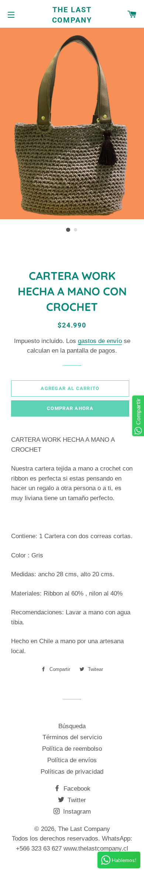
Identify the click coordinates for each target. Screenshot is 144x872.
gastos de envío (100, 341)
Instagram (76, 811)
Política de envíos (72, 760)
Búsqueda (72, 726)
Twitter (76, 800)
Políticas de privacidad (72, 771)
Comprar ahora (70, 408)
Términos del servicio (72, 737)
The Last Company (72, 14)
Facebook (76, 788)
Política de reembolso (72, 748)
